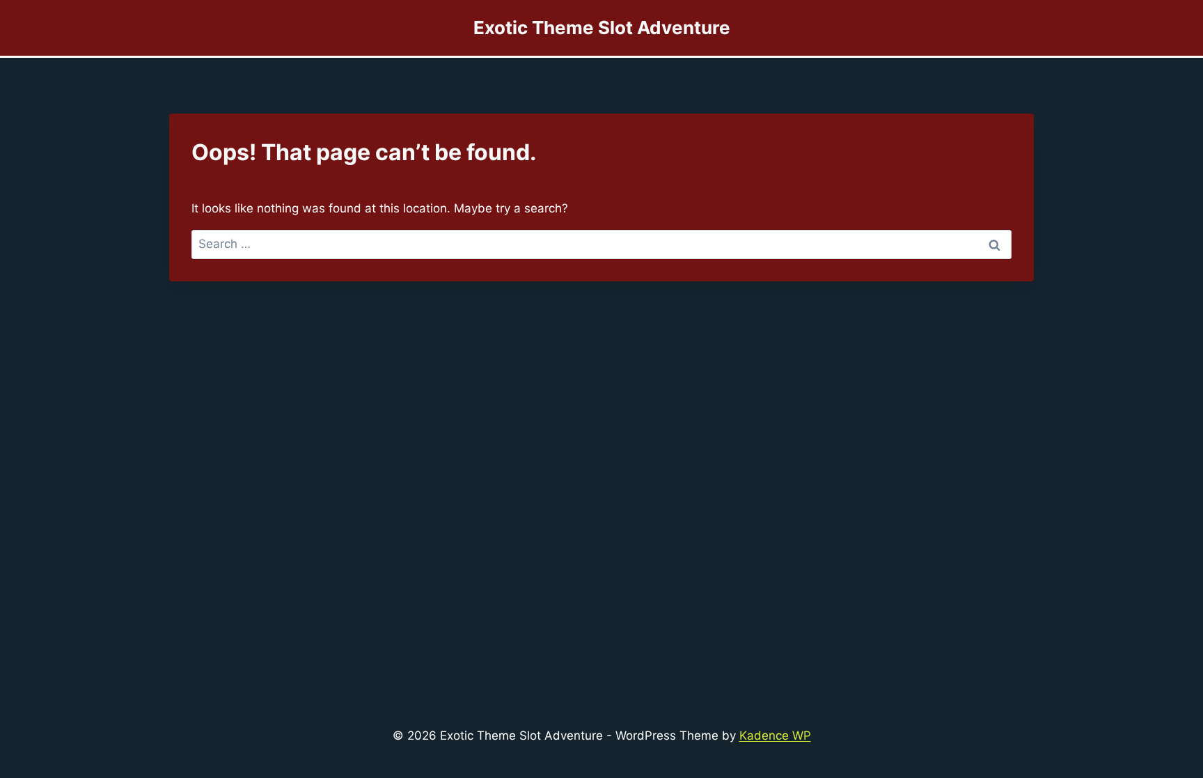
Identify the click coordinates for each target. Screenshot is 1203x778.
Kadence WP (775, 735)
